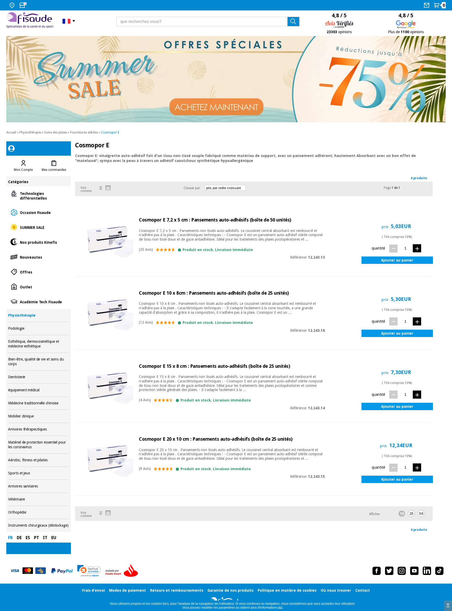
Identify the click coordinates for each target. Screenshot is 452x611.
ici (280, 607)
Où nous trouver (336, 590)
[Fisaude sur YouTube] (414, 571)
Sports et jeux (38, 473)
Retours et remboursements (176, 590)
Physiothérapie (30, 132)
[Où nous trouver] (12, 5)
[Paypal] (62, 570)
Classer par (192, 188)
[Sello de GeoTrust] (89, 571)
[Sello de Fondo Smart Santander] (122, 571)
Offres (38, 271)
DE (19, 537)
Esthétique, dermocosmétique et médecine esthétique (38, 344)
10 (402, 513)
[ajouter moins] (393, 249)
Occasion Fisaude (38, 212)
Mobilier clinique (38, 416)
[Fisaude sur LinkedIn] (427, 571)
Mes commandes (54, 170)
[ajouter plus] (417, 248)
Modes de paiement (127, 590)
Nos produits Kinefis (38, 242)
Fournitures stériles (84, 132)
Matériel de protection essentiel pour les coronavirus (38, 444)
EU (53, 537)
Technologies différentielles (38, 195)
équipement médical (38, 390)
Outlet (38, 286)
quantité (378, 248)
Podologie (38, 328)
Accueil (11, 132)
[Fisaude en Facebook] (376, 571)
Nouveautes (38, 256)
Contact (362, 590)
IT (45, 537)
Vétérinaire (38, 499)
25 (411, 513)
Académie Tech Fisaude (38, 301)
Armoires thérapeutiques (38, 429)
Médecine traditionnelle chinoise (38, 403)
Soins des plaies (55, 132)
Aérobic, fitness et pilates (38, 460)
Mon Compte (23, 170)
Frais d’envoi (93, 590)
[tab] (23, 166)
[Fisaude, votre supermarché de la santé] (30, 21)
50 (421, 513)
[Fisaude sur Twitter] (389, 571)
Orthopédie (38, 512)
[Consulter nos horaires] (23, 5)
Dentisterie (38, 377)
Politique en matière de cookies (287, 590)
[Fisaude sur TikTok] (439, 571)
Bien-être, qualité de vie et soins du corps (38, 361)
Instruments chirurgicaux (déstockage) (38, 525)
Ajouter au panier (397, 260)
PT (36, 537)
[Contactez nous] (427, 5)
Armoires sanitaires (38, 486)
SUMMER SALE (38, 227)
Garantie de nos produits (230, 590)
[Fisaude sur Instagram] (402, 571)
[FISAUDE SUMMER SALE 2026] (226, 79)
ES (28, 537)
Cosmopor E (110, 132)
